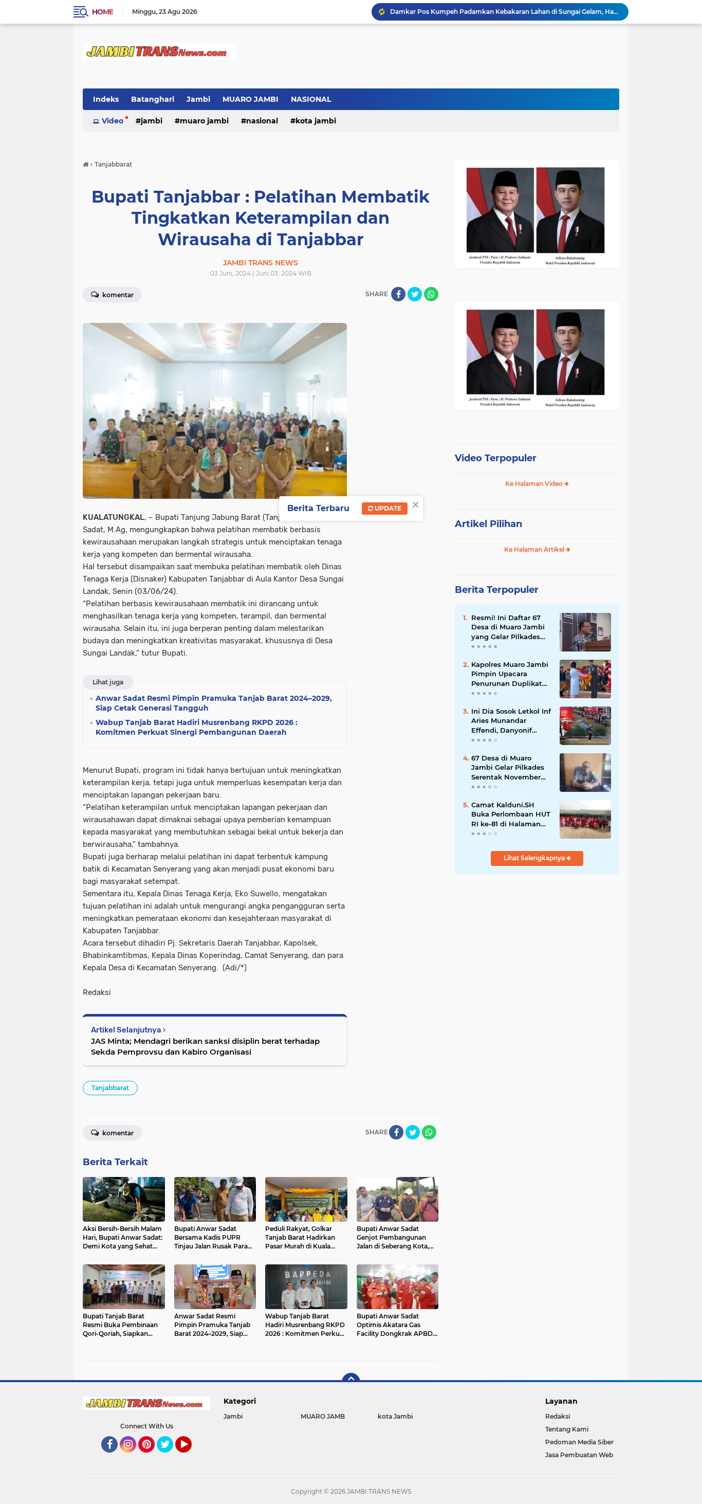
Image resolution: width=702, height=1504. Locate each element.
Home (102, 11)
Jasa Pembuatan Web (579, 1455)
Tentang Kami (566, 1429)
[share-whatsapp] (431, 294)
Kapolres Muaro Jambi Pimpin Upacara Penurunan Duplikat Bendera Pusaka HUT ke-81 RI (509, 674)
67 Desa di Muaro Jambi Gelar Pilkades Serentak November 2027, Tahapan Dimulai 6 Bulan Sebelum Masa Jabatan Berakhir (511, 768)
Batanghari (152, 99)
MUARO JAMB (323, 1416)
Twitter (169, 1457)
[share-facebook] (398, 294)
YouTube (190, 1457)
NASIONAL (311, 99)
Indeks (106, 99)
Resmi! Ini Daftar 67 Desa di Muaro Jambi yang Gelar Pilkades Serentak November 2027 (508, 627)
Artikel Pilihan (488, 524)
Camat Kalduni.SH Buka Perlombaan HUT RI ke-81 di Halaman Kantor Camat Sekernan (510, 814)
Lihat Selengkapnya (535, 858)
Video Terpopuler (496, 458)
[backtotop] (351, 1382)
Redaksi (557, 1416)
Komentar (117, 295)
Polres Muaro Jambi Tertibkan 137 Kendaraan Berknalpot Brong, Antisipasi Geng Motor (504, 11)
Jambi (198, 99)
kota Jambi (315, 120)
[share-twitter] (415, 294)
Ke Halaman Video (534, 483)
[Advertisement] (537, 950)
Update (387, 508)
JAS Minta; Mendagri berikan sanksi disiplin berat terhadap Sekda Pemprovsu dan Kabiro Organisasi (205, 1046)
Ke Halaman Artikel (535, 549)
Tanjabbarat (110, 1088)
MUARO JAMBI (251, 99)
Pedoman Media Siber (579, 1442)
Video (112, 120)
